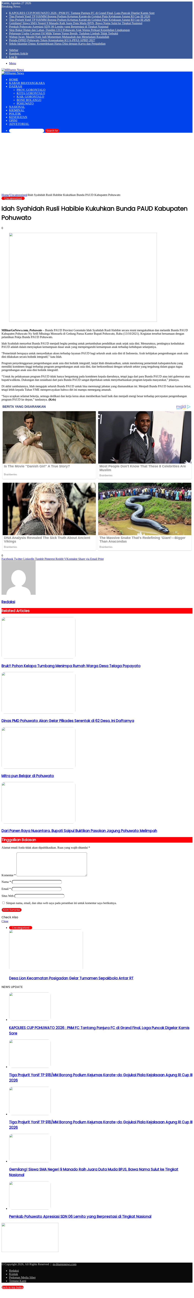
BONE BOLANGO (29, 100)
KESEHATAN (18, 117)
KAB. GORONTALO (30, 96)
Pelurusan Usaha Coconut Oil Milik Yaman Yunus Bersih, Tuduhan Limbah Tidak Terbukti (63, 33)
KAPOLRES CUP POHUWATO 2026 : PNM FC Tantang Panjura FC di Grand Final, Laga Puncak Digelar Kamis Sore (82, 13)
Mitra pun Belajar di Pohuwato (28, 775)
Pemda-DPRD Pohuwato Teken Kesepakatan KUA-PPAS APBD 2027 (52, 40)
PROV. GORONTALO (31, 89)
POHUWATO (25, 103)
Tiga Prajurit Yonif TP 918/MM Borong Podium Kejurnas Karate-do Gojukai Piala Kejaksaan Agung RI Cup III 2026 (79, 16)
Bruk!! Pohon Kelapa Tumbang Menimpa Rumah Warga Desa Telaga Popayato (71, 665)
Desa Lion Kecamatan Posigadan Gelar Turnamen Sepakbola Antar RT (71, 978)
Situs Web (8, 895)
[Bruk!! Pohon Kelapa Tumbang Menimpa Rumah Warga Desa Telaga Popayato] (38, 657)
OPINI (13, 120)
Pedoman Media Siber (22, 1277)
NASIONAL (17, 106)
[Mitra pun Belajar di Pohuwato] (38, 767)
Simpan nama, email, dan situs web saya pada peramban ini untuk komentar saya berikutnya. (61, 903)
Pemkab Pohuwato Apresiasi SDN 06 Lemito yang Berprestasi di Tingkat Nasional (58, 26)
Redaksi (8, 601)
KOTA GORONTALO (31, 93)
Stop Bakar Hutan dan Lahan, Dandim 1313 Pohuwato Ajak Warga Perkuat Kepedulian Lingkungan (69, 30)
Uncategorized (18, 194)
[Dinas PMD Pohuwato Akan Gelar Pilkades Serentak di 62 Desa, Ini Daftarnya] (38, 712)
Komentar (9, 875)
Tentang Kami (17, 1280)
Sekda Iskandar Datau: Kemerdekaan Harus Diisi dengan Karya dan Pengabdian (57, 43)
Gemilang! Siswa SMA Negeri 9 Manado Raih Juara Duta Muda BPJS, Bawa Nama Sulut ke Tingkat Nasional (75, 23)
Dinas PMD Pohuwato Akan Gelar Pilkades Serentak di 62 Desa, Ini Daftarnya (68, 720)
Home (5, 194)
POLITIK (15, 113)
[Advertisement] (97, 164)
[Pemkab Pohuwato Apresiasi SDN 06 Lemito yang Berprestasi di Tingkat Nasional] (30, 1208)
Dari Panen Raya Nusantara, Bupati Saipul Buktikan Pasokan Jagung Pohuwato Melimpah (79, 830)
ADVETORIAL (19, 124)
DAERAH (15, 86)
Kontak (13, 1274)
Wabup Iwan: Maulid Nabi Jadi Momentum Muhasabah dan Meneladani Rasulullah (59, 36)
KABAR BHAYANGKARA (27, 83)
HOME (13, 79)
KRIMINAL (16, 110)
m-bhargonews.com (64, 1264)
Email (6, 888)
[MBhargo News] (13, 69)
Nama (6, 881)
